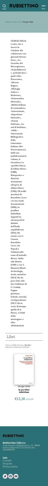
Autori (14, 22)
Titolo (8, 345)
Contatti (7, 460)
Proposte (7, 463)
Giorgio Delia (24, 386)
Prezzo (20, 345)
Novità (27, 345)
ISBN (14, 345)
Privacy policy (10, 466)
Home (7, 22)
